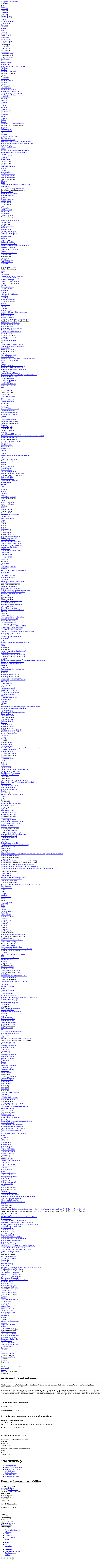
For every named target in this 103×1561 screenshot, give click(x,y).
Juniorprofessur (6, 1072)
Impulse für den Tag (7, 195)
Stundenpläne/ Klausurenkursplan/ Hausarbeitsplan (17, 143)
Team (2, 1037)
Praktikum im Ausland (8, 1253)
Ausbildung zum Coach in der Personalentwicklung (17, 864)
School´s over (5, 595)
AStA (3, 272)
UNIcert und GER (7, 262)
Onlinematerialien (6, 888)
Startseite (4, 7)
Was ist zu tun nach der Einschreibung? (13, 651)
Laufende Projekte (6, 427)
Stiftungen (4, 961)
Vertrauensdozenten (7, 994)
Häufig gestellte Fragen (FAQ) (10, 1200)
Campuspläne (5, 516)
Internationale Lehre (7, 811)
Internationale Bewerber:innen (10, 633)
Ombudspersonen (6, 974)
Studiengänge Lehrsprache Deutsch (12, 628)
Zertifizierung (5, 807)
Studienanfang (5, 647)
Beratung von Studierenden (9, 1339)
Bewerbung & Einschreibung (10, 1092)
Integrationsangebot (7, 1146)
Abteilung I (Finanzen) (8, 299)
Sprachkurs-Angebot (7, 260)
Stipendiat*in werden (7, 759)
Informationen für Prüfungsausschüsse (13, 712)
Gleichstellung (5, 222)
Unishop (7, 1539)
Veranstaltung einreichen (8, 567)
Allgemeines (5, 213)
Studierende (4, 290)
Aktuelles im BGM (7, 192)
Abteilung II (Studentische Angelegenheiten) (15, 319)
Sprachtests (4, 263)
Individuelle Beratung (8, 805)
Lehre (3, 796)
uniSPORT (4, 432)
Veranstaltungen (6, 1083)
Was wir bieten (5, 348)
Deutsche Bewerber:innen (9, 622)
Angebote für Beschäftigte (9, 193)
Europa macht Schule (7, 1235)
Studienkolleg (5, 638)
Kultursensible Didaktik (8, 1337)
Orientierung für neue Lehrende (11, 823)
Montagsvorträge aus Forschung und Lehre (14, 877)
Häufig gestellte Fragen (8, 147)
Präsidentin (4, 68)
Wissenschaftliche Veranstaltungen (12, 940)
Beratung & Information (8, 1046)
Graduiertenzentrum (7, 199)
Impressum (4, 1326)
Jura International (6, 131)
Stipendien (4, 739)
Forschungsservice (7, 371)
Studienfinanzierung (7, 726)
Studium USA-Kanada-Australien (11, 1240)
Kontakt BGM (5, 197)
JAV (2, 219)
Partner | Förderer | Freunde (9, 459)
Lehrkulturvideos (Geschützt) (10, 1344)
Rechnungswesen (6, 310)
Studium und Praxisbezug (9, 789)
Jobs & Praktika (6, 915)
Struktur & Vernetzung (8, 1024)
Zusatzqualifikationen (7, 715)
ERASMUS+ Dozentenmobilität (11, 1274)
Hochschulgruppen (7, 902)
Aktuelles (4, 100)
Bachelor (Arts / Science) (9, 538)
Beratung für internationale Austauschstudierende (16, 1121)
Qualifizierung (5, 800)
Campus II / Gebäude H (8, 430)
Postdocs (3, 1062)
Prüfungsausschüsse (7, 710)
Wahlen (3, 416)
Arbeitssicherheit (6, 62)
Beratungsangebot (10, 1466)
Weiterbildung (5, 848)
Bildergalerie (5, 563)
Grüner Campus (6, 34)
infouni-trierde (10, 1523)
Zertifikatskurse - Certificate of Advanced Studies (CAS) (19, 861)
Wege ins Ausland (6, 1205)
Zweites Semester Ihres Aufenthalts (12, 1124)
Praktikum (4, 723)
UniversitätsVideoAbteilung (10, 278)
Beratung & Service (7, 920)
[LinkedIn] (13, 1559)
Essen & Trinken (6, 897)
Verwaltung (4, 296)
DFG (2, 956)
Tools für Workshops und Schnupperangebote (15, 590)
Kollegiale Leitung (7, 1028)
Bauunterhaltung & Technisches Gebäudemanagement (18, 358)
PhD (2, 640)
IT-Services (8, 1535)
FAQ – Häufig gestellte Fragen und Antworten (15, 1128)
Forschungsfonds (6, 938)
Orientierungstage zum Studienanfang (13, 654)
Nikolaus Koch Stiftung (8, 941)
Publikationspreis (6, 1017)
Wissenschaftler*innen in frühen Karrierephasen (16, 1038)
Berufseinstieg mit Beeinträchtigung (12, 794)
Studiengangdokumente (8, 820)
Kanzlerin (4, 70)
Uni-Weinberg (5, 48)
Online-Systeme (6, 873)
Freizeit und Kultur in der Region (11, 1198)
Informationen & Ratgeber (9, 1002)
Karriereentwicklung (7, 1058)
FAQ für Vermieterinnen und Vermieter (13, 1133)
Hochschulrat (5, 403)
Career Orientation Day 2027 (10, 785)
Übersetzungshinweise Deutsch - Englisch (14, 1280)
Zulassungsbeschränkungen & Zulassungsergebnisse (17, 631)
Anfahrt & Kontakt (7, 509)
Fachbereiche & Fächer (8, 71)
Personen (4, 134)
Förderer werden (6, 757)
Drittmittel (4, 308)
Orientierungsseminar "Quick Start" (12, 1103)
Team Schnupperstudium (9, 608)
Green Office (5, 46)
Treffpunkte (4, 913)
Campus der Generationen (9, 870)
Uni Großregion (10, 1471)
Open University (6, 886)
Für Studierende (6, 1301)
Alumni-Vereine (6, 468)
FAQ (2, 644)
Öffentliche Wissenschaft (9, 881)
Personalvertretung (7, 215)
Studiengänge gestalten (8, 825)
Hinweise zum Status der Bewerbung (12, 617)
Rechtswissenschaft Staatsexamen (11, 545)
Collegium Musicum (7, 911)
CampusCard (5, 852)
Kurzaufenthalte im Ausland (10, 1251)
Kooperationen (5, 1035)
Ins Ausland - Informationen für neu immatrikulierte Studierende (21, 1267)
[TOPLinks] (5, 407)
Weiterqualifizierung (7, 1047)
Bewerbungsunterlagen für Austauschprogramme (16, 1249)
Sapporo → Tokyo (7, 1228)
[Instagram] (11, 1559)
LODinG (4, 952)
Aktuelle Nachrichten (7, 1308)
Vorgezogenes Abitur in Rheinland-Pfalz (13, 626)
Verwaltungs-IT (6, 382)
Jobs (2, 342)
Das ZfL (3, 285)
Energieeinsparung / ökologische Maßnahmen (15, 455)
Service (3, 1370)
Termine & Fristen (6, 701)
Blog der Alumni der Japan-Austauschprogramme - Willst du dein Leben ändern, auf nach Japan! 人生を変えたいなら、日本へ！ (43, 1209)
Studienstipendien (6, 744)
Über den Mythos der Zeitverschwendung (14, 1220)
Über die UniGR (6, 1290)
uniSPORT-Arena (6, 445)
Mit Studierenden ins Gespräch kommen (13, 581)
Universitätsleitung (7, 54)
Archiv (3, 507)
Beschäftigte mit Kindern (9, 244)
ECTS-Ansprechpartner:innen (10, 1117)
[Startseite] (10, 1)
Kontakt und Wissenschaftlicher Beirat (13, 1202)
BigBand (4, 909)
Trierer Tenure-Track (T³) (9, 1022)
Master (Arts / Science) (8, 540)
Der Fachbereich (6, 88)
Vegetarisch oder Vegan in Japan (11, 1226)
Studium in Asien (6, 1242)
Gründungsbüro (6, 201)
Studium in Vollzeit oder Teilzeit (11, 550)
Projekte (3, 1317)
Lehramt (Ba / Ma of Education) (11, 543)
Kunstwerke (5, 37)
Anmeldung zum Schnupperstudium (12, 610)
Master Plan (4, 760)
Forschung (4, 109)
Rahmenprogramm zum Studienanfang (13, 662)
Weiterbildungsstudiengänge (10, 855)
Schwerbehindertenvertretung (10, 220)
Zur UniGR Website (7, 1310)
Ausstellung (4, 32)
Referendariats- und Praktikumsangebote (14, 152)
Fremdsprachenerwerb (8, 719)
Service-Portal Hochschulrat (10, 409)
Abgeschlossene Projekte (9, 437)
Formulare (4, 737)
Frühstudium (5, 579)
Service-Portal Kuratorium (9, 412)
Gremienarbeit (5, 394)
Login (3, 500)
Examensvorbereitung (8, 140)
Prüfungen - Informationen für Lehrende (13, 708)
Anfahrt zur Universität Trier (10, 515)
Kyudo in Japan (6, 1219)
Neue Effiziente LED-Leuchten (11, 434)
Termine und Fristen (7, 1148)
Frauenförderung (6, 229)
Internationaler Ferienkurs (9, 1187)
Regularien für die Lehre (8, 814)
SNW (2, 387)
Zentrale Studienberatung (9, 330)
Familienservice (6, 240)
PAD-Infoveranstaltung (8, 1256)
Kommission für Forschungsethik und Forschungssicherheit (20, 997)
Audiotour (4, 30)
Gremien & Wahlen (7, 391)
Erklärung (4, 506)
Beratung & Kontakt (7, 1108)
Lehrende (4, 292)
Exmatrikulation (6, 685)
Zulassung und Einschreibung (10, 1160)
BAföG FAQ (5, 735)
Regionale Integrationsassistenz (11, 1130)
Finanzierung (5, 1049)
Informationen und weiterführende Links (14, 976)
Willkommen (5, 1316)
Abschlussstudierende (8, 1099)
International (5, 1085)
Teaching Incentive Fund (9, 830)
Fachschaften (5, 274)
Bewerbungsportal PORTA (9, 619)
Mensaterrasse (5, 448)
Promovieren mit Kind (8, 1019)
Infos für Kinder (6, 572)
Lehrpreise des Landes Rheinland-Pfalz (13, 834)
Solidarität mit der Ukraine (9, 1098)
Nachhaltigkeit (5, 43)
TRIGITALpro (5, 839)
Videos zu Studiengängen (9, 586)
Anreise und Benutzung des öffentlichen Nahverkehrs (18, 1196)
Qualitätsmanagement (7, 378)
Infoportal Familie (6, 236)
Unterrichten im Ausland (8, 1258)
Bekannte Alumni (6, 470)
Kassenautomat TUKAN (9, 690)
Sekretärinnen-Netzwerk (8, 384)
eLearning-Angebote (7, 1010)
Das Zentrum (5, 258)
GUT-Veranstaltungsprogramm (10, 1008)
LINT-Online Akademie (8, 1332)
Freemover (4, 1139)
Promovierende (5, 1051)
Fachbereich (5, 79)
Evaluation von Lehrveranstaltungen (12, 821)
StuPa (3, 271)
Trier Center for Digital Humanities (12, 276)
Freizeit (3, 898)
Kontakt (3, 251)
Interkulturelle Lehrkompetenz (10, 1335)
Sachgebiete (4, 339)
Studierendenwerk (6, 482)
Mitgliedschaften (6, 484)
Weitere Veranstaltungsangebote (11, 1011)
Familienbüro (5, 186)
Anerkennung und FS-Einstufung (11, 93)
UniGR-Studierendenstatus (9, 1299)
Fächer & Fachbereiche (12, 1530)
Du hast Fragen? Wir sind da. (10, 775)
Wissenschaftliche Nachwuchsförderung (13, 954)
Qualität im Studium (7, 694)
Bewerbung (4, 611)
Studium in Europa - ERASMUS (11, 1237)
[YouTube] (8, 1559)
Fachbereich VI (6, 161)
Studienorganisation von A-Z (10, 674)
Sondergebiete (5, 305)
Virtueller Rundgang (7, 518)
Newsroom (4, 985)
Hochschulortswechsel (8, 689)
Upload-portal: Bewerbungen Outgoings (13, 1247)
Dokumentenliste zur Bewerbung (11, 629)
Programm (4, 565)
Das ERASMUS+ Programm (10, 1272)
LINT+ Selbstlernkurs (8, 1342)
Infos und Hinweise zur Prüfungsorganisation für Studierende (20, 706)
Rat (2, 1029)
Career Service (5, 776)
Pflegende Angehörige (8, 247)
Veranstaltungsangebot (8, 787)
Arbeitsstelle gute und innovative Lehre (13, 369)
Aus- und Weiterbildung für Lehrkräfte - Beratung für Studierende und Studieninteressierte (29, 868)
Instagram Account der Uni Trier (11, 593)
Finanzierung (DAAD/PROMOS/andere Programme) (18, 1246)
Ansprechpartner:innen (8, 1153)
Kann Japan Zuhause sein (9, 1213)
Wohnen (3, 893)
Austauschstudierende (8, 1110)
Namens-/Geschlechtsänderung (11, 678)
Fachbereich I (5, 75)
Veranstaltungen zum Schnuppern (11, 601)
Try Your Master (6, 766)
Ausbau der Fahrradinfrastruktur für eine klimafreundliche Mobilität (22, 436)
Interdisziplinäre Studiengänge (10, 536)
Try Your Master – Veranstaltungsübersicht (14, 769)
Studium (3, 106)
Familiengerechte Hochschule (10, 249)
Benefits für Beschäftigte (8, 341)
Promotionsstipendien (7, 746)
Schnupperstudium (7, 597)
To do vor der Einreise (8, 1150)
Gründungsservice (6, 983)
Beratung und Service (8, 846)
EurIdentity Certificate (8, 1305)
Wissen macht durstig (7, 606)
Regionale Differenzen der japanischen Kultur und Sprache (19, 1224)
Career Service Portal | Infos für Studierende (15, 780)
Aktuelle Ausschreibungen (13, 1467)
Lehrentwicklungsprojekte (9, 836)
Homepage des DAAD (12, 1476)
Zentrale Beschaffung (7, 314)
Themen (3, 452)
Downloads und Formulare (9, 136)
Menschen (4, 495)
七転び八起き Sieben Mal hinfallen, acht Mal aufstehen (19, 1217)
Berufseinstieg (5, 791)
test (2, 1351)
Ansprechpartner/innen (8, 317)
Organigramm (5, 23)
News (3, 486)
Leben (3, 889)
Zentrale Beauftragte (7, 280)
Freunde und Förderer (8, 577)
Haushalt (3, 306)
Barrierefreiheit (5, 457)
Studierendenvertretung (8, 267)
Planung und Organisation (9, 1177)
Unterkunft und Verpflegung (10, 1194)
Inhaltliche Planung (7, 1264)
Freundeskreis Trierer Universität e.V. (13, 473)
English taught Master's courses (11, 541)
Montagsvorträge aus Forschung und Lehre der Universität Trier (21, 884)
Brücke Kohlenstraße (7, 446)
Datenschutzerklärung (8, 1357)
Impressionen (5, 52)
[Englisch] (4, 1360)
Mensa (7, 1533)
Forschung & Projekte (8, 174)
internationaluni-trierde (8, 1488)
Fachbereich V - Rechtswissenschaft (12, 123)
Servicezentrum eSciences (9, 253)
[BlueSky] (5, 1559)
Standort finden (13, 1490)
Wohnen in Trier (6, 1137)
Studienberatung (6, 1144)
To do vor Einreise (7, 1180)
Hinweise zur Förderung (8, 945)
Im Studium (4, 127)
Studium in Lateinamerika (9, 1244)
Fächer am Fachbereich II (9, 89)
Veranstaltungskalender (8, 497)
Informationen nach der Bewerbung (12, 1126)
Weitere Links (5, 1307)
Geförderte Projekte (7, 477)
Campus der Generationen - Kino (11, 879)
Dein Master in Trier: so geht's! (10, 773)
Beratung (4, 918)
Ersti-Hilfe (4, 665)
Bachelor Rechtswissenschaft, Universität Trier (15, 141)
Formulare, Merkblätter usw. (10, 360)
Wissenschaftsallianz (7, 479)
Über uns (4, 1323)
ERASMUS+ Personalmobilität (11, 1276)
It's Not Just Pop (6, 1215)
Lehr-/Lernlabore (6, 859)
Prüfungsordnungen (7, 714)
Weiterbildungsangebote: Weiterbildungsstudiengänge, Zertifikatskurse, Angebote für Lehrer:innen (32, 854)
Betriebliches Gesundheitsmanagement (13, 188)
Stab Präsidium (5, 59)
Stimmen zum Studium (8, 466)
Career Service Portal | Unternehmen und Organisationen (19, 782)
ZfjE (2, 132)
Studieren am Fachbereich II (10, 91)
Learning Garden (6, 41)
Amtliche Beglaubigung (8, 620)
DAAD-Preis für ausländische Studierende (14, 1107)
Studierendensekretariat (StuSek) (11, 328)
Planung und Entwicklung (9, 376)
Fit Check (4, 764)
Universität (4, 9)
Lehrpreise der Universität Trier (11, 832)
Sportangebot (5, 208)
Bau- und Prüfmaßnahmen (9, 421)
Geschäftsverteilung (7, 57)
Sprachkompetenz (6, 1341)
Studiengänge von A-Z (8, 532)
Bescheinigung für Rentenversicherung (13, 680)
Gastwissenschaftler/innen (9, 1173)
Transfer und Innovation (8, 380)
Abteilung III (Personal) (8, 333)
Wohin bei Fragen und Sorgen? (11, 663)
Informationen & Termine (9, 414)
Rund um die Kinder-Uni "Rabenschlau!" (14, 570)
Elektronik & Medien (7, 357)
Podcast (3, 28)
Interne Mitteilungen (7, 502)
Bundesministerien (7, 959)
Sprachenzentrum (6, 254)
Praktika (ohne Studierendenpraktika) (12, 346)
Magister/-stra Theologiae (9, 547)
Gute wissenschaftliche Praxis (10, 970)
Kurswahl (4, 1119)
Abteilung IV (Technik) (8, 350)
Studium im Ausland (7, 1229)
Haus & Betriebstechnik (8, 355)
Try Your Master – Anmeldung (10, 771)
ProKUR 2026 (5, 159)
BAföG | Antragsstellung (9, 733)
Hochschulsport (6, 202)
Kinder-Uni (4, 559)
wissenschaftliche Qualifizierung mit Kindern (15, 245)
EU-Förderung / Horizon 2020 (10, 1278)
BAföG (3, 149)
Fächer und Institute (7, 80)
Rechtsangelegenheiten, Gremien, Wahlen (14, 66)
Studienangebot (6, 129)
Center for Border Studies (9, 1292)
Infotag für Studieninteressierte (10, 583)
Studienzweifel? (6, 699)
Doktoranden (5, 1260)
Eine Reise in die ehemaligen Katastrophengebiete (17, 1222)
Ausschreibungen (6, 315)
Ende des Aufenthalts (7, 1123)
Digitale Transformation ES (9, 843)
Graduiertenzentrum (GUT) (9, 999)
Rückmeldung (5, 696)
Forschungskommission (8, 995)
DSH (2, 265)
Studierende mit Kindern (8, 242)
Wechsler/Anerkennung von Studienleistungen (15, 150)
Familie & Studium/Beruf (9, 233)
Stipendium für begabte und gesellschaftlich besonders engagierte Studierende (25, 748)
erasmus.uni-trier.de (11, 1474)
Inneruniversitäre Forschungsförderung (13, 934)
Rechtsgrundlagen (6, 145)
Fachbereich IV (6, 111)
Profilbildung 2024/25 (8, 21)
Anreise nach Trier (7, 513)
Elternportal (4, 568)
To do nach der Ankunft (8, 1151)
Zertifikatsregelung (7, 1346)
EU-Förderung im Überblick (10, 958)
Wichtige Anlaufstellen (8, 177)
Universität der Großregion (9, 480)
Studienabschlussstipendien (9, 1105)
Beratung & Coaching (8, 287)
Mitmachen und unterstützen (10, 1321)
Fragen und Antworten (8, 1324)
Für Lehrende (5, 1303)
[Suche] (1, 1364)
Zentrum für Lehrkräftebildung (10, 281)
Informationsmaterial (7, 1281)
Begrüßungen (5, 658)
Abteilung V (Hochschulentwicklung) (13, 366)
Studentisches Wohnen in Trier (10, 653)
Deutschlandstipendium (8, 471)
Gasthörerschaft (6, 875)
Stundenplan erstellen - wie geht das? (12, 669)
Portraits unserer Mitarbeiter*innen (12, 344)
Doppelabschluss (6, 683)
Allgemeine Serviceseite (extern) (11, 337)
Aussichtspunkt (6, 39)
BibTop (3, 450)
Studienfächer (5, 549)
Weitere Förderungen (7, 1020)
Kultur (3, 906)
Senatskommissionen (7, 402)
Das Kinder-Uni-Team (8, 576)
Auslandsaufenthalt (7, 721)
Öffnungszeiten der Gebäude (10, 692)
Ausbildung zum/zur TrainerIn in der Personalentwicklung (19, 866)
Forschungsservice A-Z (8, 968)
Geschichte (4, 25)
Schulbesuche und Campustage (11, 588)
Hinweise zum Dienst (7, 615)
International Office (7, 326)
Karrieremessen (6, 784)
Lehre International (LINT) (9, 1328)
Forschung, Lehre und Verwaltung (12, 1269)
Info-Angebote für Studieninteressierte (13, 592)
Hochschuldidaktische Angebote (11, 803)
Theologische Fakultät (8, 176)
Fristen (3, 646)
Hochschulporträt (6, 16)
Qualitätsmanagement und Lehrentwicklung (15, 845)
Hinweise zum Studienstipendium (11, 947)
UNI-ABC (4, 667)
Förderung (4, 1013)
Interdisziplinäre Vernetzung (10, 1033)
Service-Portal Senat (7, 400)
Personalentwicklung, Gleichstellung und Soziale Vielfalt (19, 375)
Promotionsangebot (7, 1159)
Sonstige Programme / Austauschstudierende (15, 642)
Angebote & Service (7, 226)
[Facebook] (2, 1559)
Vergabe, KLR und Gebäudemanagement (14, 312)
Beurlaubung (5, 681)
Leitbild (3, 19)
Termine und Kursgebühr (9, 1193)
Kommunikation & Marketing (10, 373)
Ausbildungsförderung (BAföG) (11, 730)
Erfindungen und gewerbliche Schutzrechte (14, 981)
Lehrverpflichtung (6, 818)
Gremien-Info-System (8, 396)
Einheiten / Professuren (8, 167)
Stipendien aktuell (6, 742)
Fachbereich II (5, 84)
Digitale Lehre (5, 809)
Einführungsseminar (7, 1116)
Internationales (5, 172)
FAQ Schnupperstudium (8, 602)
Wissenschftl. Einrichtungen (10, 294)
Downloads (4, 1348)
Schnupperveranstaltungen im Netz (12, 604)
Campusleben (5, 493)
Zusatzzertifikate (6, 552)
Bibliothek (4, 181)
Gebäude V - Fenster (7, 443)
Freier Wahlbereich (7, 554)
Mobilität (4, 895)
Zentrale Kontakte (6, 1525)
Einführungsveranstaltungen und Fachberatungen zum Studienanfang (23, 660)
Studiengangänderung (8, 687)
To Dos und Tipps (6, 1233)
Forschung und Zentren (8, 95)
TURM (3, 389)
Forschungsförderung (7, 931)
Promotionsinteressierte (8, 1042)
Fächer (3, 104)
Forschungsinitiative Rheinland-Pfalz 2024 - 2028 (16, 949)
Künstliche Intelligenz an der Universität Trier (15, 184)
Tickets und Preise (6, 210)
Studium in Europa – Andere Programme (14, 1238)
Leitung (3, 303)
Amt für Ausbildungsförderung (10, 323)
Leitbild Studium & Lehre (9, 812)
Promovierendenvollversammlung (11, 1031)
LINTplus (4, 841)
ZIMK (3, 183)
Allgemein (4, 102)
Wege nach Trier (6, 1094)
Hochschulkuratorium (8, 411)
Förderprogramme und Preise (10, 827)
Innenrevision (5, 64)
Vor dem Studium (6, 289)
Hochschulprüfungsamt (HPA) (10, 324)
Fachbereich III (5, 97)
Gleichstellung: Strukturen (9, 231)
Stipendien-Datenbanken (8, 750)
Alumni (3, 122)
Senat (2, 398)
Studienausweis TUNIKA (9, 698)
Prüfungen (4, 82)
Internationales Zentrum (8, 1312)
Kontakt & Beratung (7, 967)
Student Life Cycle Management (11, 332)
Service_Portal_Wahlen (8, 419)
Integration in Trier (7, 1283)
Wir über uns (5, 211)
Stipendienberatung (7, 751)
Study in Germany (10, 1473)
